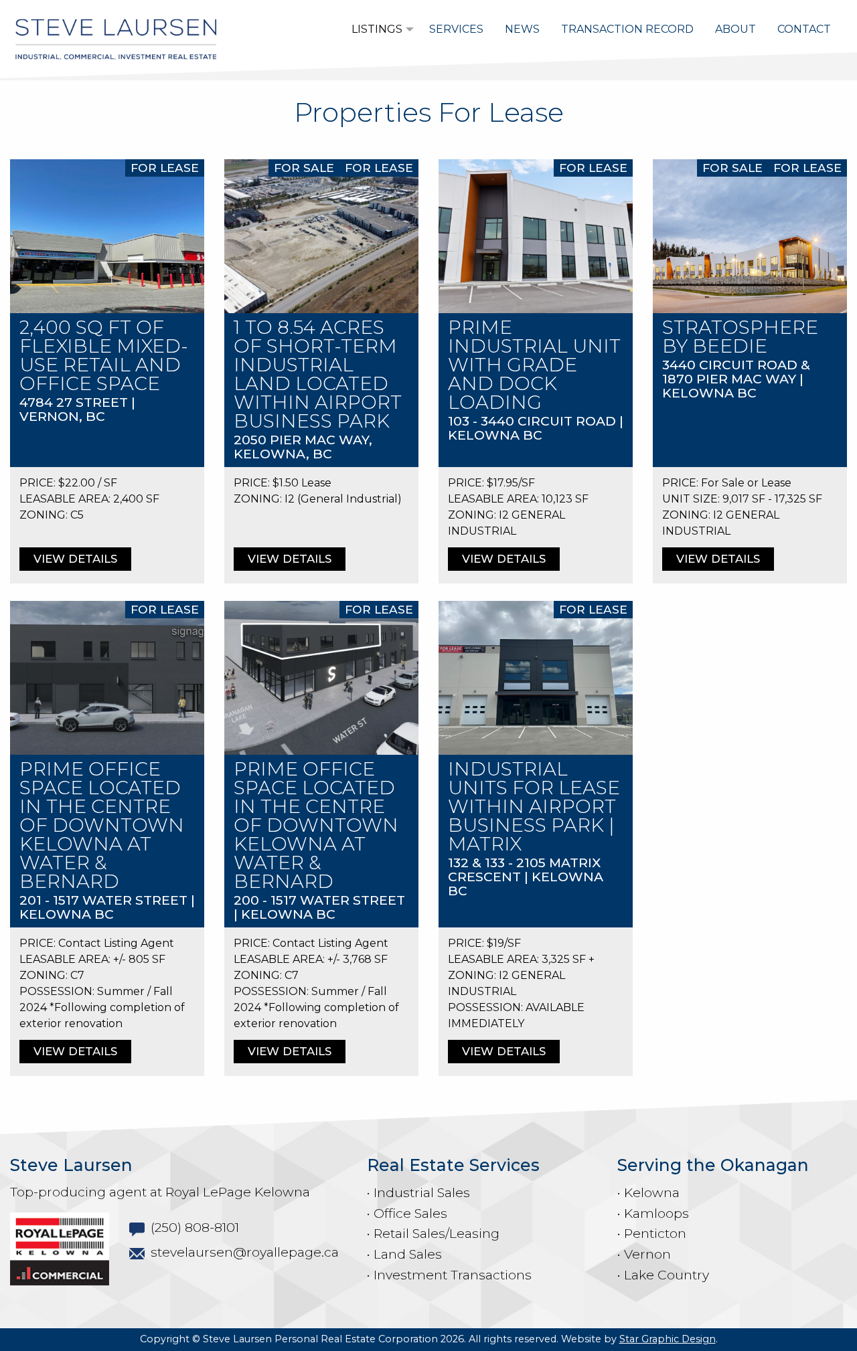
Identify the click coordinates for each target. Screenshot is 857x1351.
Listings (377, 29)
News (522, 29)
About (735, 29)
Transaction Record (627, 29)
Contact (804, 29)
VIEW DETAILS (75, 558)
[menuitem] (379, 29)
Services (456, 29)
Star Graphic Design (667, 1339)
